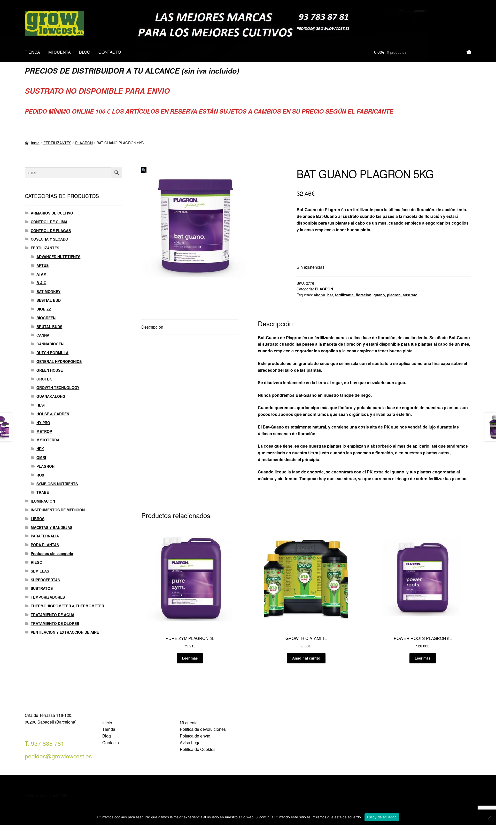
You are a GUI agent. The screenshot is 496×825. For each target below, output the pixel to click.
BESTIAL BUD (48, 300)
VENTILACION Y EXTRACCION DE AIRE (65, 632)
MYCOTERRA (47, 439)
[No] (489, 817)
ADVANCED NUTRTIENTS (58, 256)
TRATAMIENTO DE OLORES (55, 623)
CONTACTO (109, 52)
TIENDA (32, 52)
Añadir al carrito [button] (306, 658)
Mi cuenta (189, 723)
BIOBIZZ (43, 309)
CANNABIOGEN (50, 343)
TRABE (42, 492)
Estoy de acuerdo (382, 817)
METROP (44, 431)
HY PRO (43, 422)
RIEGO (36, 562)
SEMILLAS (40, 571)
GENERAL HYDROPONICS (59, 361)
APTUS (42, 265)
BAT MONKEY (48, 291)
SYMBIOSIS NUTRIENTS (57, 483)
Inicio (35, 142)
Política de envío (195, 736)
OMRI (41, 457)
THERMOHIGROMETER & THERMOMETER (67, 605)
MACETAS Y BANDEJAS (51, 527)
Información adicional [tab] (161, 342)
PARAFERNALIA (45, 535)
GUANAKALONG (50, 396)
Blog (106, 736)
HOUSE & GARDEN (52, 413)
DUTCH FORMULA (52, 352)
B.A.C (41, 282)
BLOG (84, 52)
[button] (143, 170)
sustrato (410, 294)
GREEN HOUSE (49, 370)
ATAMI (42, 274)
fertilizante (344, 294)
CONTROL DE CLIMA (49, 221)
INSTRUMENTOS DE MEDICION (58, 509)
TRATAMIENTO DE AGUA (52, 614)
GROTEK (44, 379)
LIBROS (37, 518)
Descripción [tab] (152, 327)
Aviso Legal (191, 742)
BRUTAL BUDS (49, 326)
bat (330, 294)
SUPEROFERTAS (45, 579)
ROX (40, 475)
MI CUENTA (59, 52)
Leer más (190, 658)
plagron (394, 294)
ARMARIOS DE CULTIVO (52, 213)
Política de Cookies (197, 749)
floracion (363, 294)
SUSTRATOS (42, 588)
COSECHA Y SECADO (49, 239)
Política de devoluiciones (203, 729)
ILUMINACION (43, 501)
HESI (40, 405)
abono (319, 294)
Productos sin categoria (52, 553)
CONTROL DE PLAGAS (51, 230)
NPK (40, 448)
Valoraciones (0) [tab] (156, 357)
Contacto (110, 742)
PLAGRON (84, 142)
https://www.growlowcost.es (324, 242)
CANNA (42, 335)
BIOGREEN (46, 317)
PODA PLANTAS (45, 544)
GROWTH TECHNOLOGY (57, 387)
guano (379, 294)
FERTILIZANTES (57, 142)
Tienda (108, 729)
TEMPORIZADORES (48, 597)
